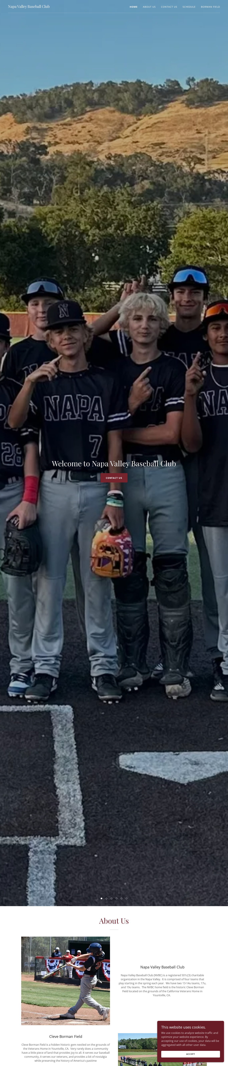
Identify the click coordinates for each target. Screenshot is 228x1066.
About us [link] (149, 6)
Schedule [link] (189, 6)
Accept (190, 1054)
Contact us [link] (169, 6)
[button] (101, 898)
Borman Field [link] (210, 6)
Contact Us (114, 477)
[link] (29, 7)
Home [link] (134, 6)
